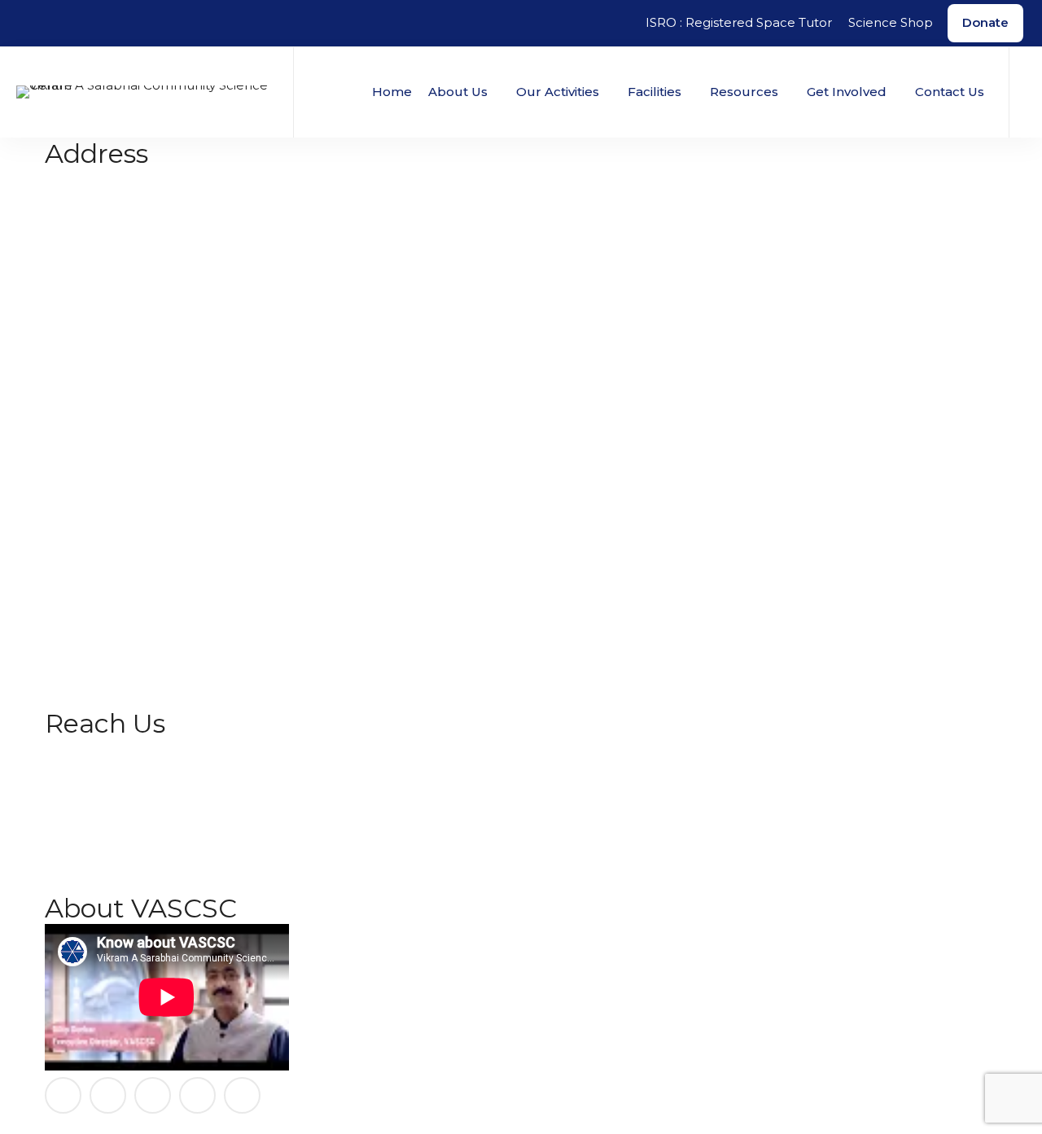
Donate (985, 22)
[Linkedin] (152, 1095)
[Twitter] (197, 1095)
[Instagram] (108, 1095)
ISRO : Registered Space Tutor (739, 22)
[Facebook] (63, 1095)
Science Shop (890, 22)
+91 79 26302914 (95, 260)
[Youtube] (242, 1095)
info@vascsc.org (94, 279)
